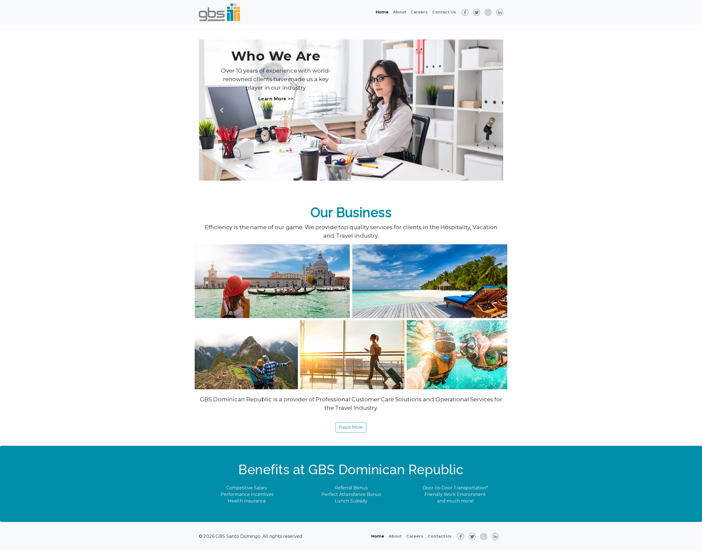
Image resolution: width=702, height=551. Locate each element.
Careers (419, 12)
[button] (222, 110)
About (399, 12)
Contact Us (444, 12)
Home (382, 12)
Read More (351, 427)
